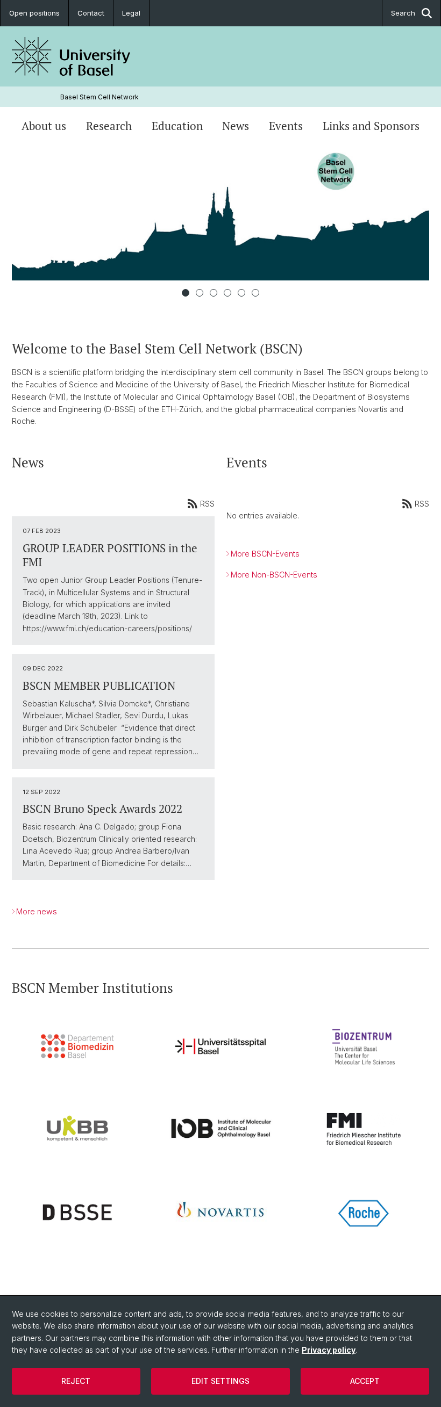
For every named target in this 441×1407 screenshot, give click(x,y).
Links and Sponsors (371, 125)
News (235, 125)
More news (36, 911)
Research (109, 125)
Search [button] (403, 13)
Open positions (34, 13)
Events (286, 125)
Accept (365, 1381)
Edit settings (220, 1381)
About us (44, 125)
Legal (131, 13)
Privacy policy (328, 1349)
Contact (90, 13)
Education (177, 125)
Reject (75, 1381)
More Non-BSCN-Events (274, 574)
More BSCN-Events (265, 553)
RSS (207, 503)
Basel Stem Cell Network (99, 97)
